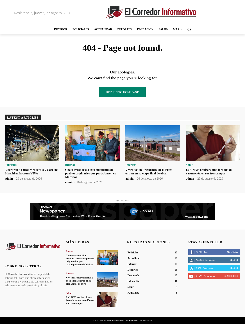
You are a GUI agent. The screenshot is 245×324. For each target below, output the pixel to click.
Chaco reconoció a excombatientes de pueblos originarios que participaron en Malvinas (90, 173)
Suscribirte (231, 276)
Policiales (10, 164)
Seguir (234, 260)
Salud (189, 164)
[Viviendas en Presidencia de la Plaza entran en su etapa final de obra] (152, 143)
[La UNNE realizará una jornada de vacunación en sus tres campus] (213, 143)
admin (9, 178)
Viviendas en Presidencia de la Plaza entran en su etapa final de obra (79, 280)
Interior (70, 164)
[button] (189, 29)
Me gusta (232, 252)
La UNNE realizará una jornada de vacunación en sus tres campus (80, 300)
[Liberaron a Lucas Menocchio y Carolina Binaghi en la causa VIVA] (32, 143)
